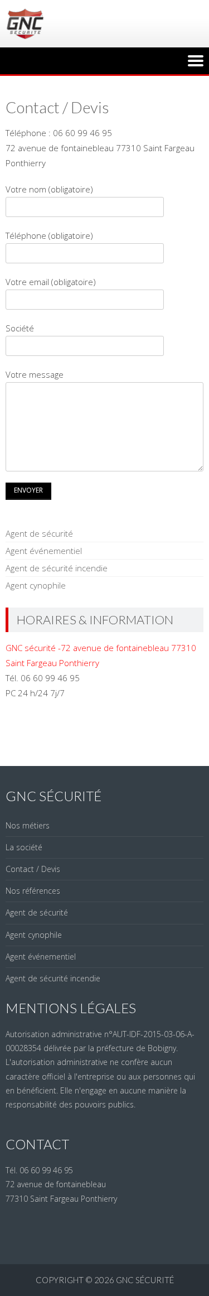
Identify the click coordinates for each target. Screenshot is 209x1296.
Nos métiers (28, 825)
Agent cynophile (36, 585)
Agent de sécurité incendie (57, 568)
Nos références (33, 890)
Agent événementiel (44, 550)
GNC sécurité (145, 1280)
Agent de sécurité (39, 533)
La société (24, 847)
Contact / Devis (33, 869)
